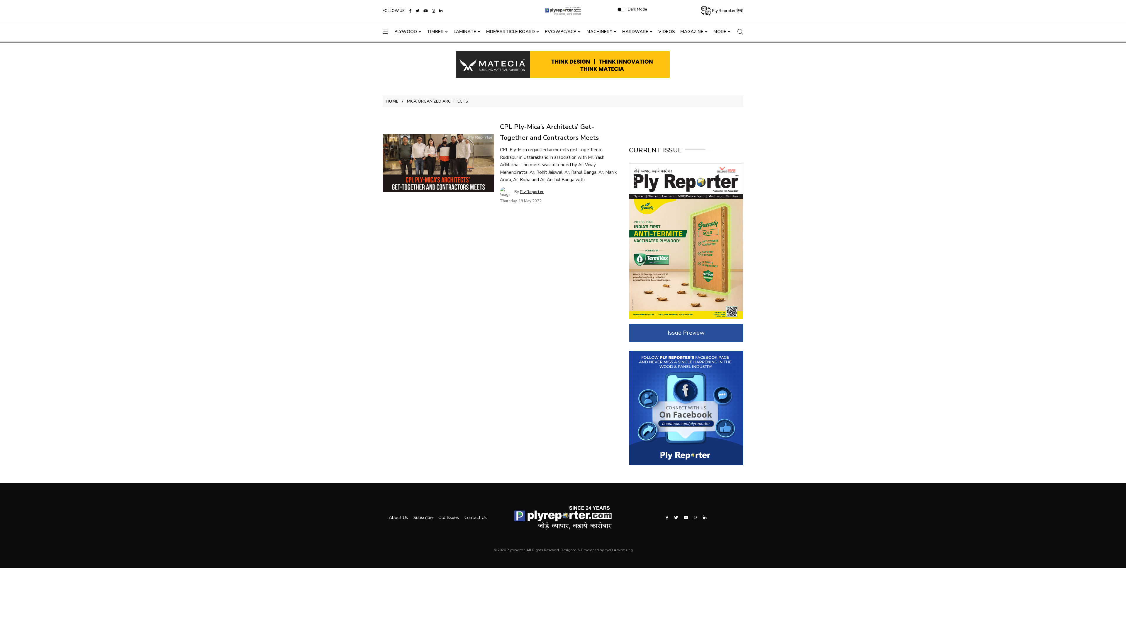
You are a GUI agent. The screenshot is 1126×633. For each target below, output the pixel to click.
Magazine (691, 32)
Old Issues (448, 517)
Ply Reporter (532, 192)
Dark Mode (637, 9)
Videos (666, 32)
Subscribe (423, 517)
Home (392, 101)
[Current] (686, 241)
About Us (398, 517)
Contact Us (475, 517)
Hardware (635, 32)
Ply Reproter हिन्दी (727, 10)
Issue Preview (686, 333)
